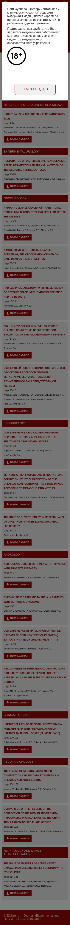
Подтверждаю (35, 89)
